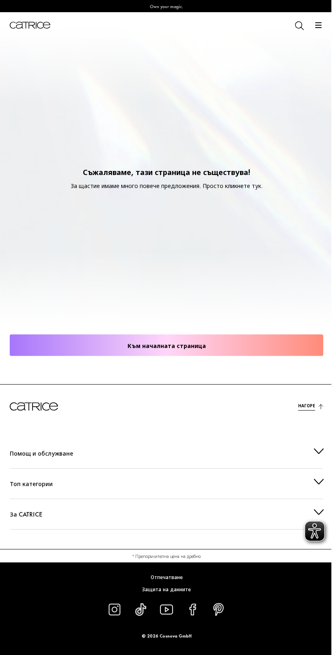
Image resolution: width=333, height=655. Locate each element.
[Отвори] (318, 25)
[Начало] (30, 25)
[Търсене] (299, 25)
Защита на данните (163, 589)
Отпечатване (163, 577)
